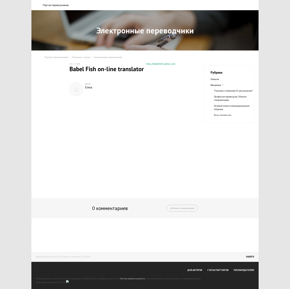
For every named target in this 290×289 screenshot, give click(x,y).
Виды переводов (222, 115)
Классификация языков (225, 121)
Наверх (250, 256)
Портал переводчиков (56, 5)
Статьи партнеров (218, 270)
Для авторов (194, 270)
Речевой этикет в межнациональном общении (232, 107)
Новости (215, 79)
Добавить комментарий (182, 208)
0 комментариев (110, 208)
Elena (88, 87)
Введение (216, 85)
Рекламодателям (244, 270)
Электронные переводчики (108, 57)
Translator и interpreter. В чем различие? (233, 90)
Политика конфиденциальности (132, 278)
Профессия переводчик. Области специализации (230, 98)
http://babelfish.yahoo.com (160, 63)
